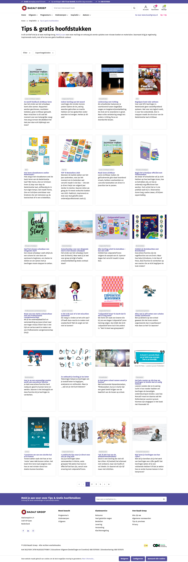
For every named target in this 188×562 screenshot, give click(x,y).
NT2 (137, 99)
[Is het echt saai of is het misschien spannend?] (75, 291)
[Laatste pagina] (109, 484)
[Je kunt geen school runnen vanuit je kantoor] (112, 358)
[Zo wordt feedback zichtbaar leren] (38, 79)
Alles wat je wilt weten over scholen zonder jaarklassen (149, 315)
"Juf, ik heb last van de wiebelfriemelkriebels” (107, 456)
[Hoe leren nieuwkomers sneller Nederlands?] (38, 150)
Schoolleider (103, 99)
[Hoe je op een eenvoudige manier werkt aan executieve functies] (38, 358)
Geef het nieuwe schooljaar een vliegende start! (36, 250)
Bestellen (99, 521)
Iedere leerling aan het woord (73, 102)
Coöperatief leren (67, 99)
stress (27, 452)
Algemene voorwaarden (141, 518)
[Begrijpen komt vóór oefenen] (149, 79)
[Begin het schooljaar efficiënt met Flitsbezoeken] (149, 150)
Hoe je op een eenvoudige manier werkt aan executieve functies (37, 381)
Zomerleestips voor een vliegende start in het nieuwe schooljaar (74, 250)
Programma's (63, 515)
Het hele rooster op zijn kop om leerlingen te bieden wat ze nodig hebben (148, 382)
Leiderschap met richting (108, 102)
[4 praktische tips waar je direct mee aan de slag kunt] (75, 432)
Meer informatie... (88, 559)
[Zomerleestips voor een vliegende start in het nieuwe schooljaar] (75, 226)
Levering (98, 524)
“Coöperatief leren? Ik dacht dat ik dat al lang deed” (112, 315)
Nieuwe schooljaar (142, 170)
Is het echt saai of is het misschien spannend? (75, 315)
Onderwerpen (63, 518)
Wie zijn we (136, 515)
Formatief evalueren (142, 452)
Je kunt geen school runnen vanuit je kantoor (112, 381)
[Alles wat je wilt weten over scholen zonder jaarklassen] (149, 291)
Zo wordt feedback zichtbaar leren (38, 102)
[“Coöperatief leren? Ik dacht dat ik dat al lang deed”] (112, 291)
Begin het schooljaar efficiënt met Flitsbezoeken (148, 174)
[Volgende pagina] (104, 484)
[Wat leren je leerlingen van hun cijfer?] (149, 432)
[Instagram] (33, 531)
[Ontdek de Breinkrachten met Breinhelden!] (149, 226)
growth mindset (67, 311)
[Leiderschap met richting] (112, 79)
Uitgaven (61, 521)
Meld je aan (60, 35)
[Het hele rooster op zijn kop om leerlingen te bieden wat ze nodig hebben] (149, 358)
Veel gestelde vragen (103, 518)
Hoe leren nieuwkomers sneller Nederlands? (36, 174)
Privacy (135, 524)
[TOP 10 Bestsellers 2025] (75, 150)
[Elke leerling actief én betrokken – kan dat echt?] (112, 226)
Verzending (99, 527)
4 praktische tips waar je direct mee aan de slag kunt (75, 456)
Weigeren (124, 559)
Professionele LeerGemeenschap (35, 311)
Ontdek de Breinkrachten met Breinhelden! (147, 250)
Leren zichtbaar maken (32, 99)
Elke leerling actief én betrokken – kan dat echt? (112, 250)
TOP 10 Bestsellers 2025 (70, 173)
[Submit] (164, 499)
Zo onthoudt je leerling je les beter (75, 377)
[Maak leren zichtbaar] (112, 150)
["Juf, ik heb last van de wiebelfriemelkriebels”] (112, 432)
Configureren (138, 559)
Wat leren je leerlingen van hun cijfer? (147, 456)
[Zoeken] (134, 8)
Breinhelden (140, 246)
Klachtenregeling (102, 531)
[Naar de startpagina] (34, 8)
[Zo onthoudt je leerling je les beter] (75, 358)
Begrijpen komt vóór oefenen (146, 102)
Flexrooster (139, 377)
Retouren (99, 515)
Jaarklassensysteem (142, 311)
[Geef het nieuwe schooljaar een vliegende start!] (38, 226)
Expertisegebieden (43, 53)
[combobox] (92, 8)
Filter (25, 53)
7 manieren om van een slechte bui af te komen (38, 456)
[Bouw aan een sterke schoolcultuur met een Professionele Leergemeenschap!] (38, 291)
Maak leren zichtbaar (106, 173)
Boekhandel (103, 452)
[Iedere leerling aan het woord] (75, 79)
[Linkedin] (28, 531)
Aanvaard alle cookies (156, 559)
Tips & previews (138, 521)
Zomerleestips (66, 246)
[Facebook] (23, 531)
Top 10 (64, 170)
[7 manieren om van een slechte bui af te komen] (38, 432)
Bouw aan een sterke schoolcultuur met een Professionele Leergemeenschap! (38, 315)
